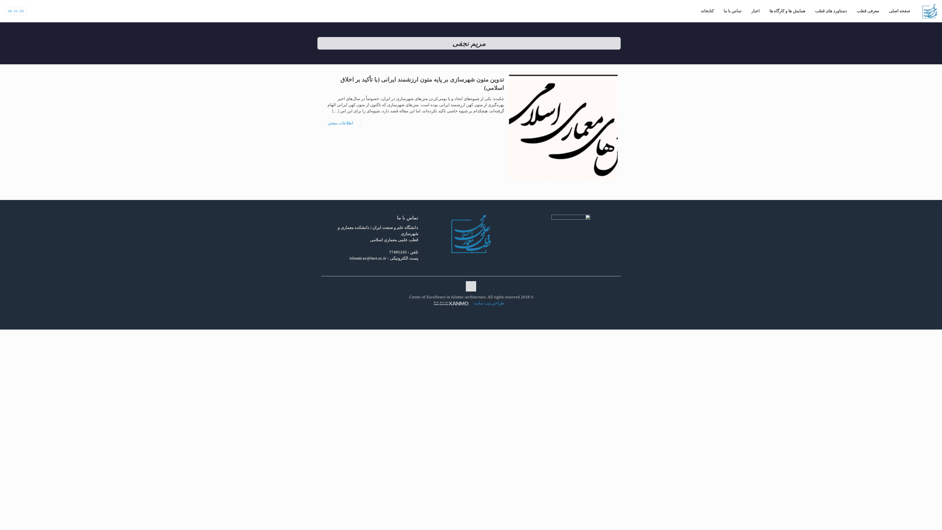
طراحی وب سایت (488, 303)
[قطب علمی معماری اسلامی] (929, 11)
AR (10, 11)
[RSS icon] (470, 312)
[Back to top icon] (471, 286)
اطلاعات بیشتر (340, 123)
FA (16, 11)
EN (22, 11)
